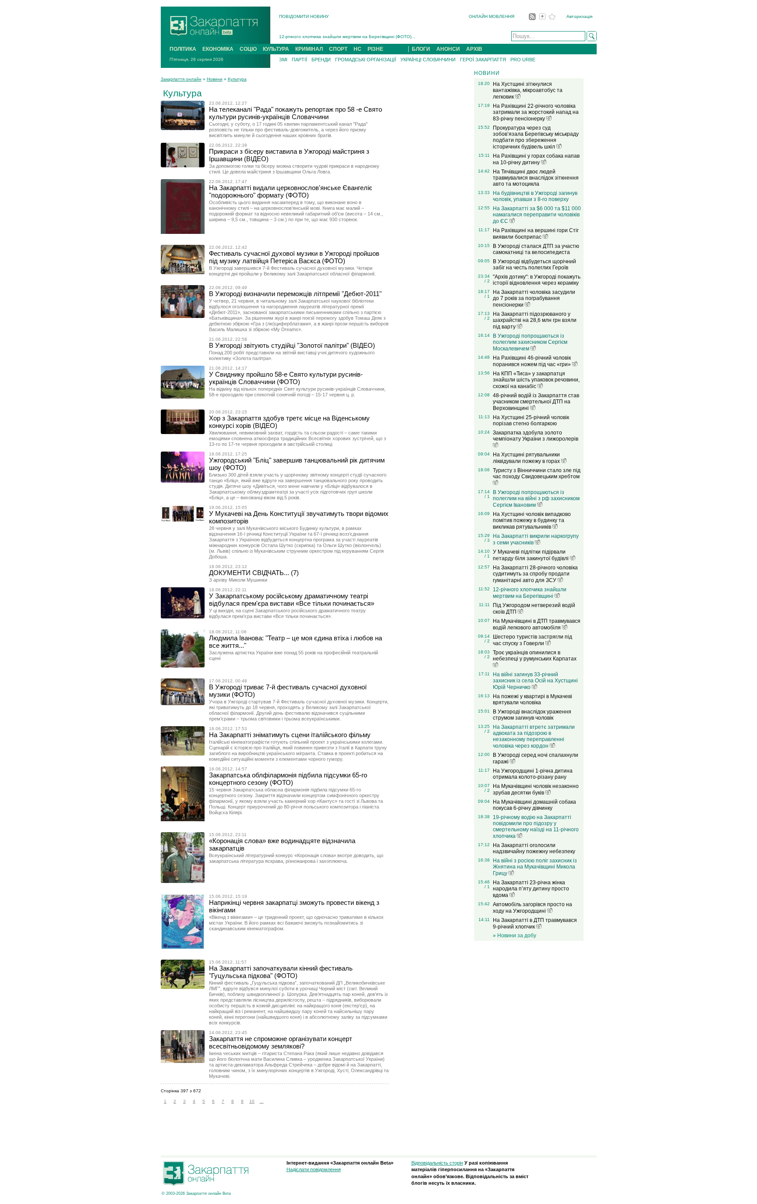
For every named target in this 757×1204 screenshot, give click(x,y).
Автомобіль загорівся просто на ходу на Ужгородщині (532, 907)
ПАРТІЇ (299, 59)
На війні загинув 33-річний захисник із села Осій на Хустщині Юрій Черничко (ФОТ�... (370, 36)
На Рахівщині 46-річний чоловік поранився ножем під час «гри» (532, 361)
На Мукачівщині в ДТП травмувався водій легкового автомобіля (536, 624)
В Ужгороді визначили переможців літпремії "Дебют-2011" (295, 293)
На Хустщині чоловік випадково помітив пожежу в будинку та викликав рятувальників (532, 520)
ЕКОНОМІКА (217, 49)
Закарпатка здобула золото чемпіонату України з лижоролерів (535, 436)
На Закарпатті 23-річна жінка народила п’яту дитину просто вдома (531, 888)
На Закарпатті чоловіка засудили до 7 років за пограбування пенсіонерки (534, 298)
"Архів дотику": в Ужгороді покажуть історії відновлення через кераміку (536, 280)
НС (357, 49)
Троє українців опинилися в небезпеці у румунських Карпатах (535, 656)
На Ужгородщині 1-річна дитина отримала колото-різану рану (533, 774)
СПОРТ (338, 49)
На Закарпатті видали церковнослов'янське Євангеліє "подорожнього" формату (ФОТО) (290, 191)
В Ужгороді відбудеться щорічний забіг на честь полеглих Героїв (534, 264)
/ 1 (487, 296)
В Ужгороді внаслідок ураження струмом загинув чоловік (532, 715)
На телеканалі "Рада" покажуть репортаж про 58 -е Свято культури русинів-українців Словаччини (295, 113)
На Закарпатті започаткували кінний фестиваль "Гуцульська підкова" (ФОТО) (281, 971)
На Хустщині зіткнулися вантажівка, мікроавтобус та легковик (527, 90)
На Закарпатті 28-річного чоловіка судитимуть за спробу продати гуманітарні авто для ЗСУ (535, 574)
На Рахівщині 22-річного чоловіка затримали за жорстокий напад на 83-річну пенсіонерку (536, 112)
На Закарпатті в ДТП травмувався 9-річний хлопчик (535, 923)
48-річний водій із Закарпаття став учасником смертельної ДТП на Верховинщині (536, 401)
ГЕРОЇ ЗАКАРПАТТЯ (483, 59)
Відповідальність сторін (437, 1162)
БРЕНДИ (321, 59)
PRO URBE (522, 59)
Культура (237, 79)
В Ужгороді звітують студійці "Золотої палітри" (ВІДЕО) (292, 345)
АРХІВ (474, 49)
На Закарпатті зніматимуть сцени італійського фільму (290, 734)
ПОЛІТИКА (183, 49)
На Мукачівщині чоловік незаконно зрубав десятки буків (536, 789)
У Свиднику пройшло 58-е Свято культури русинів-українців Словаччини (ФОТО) (286, 378)
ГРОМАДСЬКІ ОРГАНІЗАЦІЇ (365, 59)
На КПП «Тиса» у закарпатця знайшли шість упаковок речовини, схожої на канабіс (536, 380)
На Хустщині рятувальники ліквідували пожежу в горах (527, 458)
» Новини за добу (514, 935)
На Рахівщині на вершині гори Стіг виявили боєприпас (536, 233)
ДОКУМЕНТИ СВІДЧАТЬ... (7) (254, 572)
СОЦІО (248, 49)
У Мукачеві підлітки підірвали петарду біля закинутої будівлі (531, 555)
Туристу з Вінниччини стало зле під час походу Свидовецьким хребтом (536, 473)
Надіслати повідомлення (314, 1169)
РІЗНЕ (375, 49)
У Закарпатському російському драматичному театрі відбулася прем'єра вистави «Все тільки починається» (291, 599)
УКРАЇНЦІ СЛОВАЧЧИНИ (428, 59)
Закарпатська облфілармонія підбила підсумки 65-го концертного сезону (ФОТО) (288, 778)
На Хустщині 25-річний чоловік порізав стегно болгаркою (531, 420)
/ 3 (487, 540)
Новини (215, 79)
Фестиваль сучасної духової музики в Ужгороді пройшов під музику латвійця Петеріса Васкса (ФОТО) (294, 257)
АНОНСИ (448, 49)
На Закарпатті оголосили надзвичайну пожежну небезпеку (534, 848)
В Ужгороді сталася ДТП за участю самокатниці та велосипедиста (536, 249)
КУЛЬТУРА (276, 49)
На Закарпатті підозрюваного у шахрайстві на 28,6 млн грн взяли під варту (535, 320)
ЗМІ (283, 59)
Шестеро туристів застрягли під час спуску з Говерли (532, 640)
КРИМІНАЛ (309, 49)
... (262, 1101)
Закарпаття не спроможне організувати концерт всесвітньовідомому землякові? (280, 1042)
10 (252, 1101)
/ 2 (487, 281)
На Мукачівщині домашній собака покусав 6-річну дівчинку (534, 805)
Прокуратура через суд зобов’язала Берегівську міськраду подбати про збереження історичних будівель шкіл (536, 137)
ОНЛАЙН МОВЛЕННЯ (491, 16)
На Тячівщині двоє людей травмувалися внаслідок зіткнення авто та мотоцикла (536, 178)
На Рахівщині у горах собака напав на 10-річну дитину (536, 159)
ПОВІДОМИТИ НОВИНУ (304, 16)
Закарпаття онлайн (181, 79)
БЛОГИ (421, 49)
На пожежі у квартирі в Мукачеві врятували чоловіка (532, 699)
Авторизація (579, 16)
